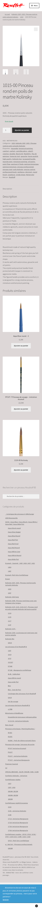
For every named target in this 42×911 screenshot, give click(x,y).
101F (9, 593)
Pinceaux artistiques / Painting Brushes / (20, 729)
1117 (9, 621)
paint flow (6, 164)
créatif (30, 151)
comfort (6, 151)
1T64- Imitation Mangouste (18, 830)
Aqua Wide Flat (13, 559)
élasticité (19, 154)
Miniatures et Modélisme (14, 713)
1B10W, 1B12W (13, 791)
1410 (9, 567)
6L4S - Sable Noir (14, 674)
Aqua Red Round (14, 548)
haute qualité (33, 156)
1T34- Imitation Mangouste (18, 826)
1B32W (10, 799)
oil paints (31, 162)
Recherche (21, 907)
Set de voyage (13, 701)
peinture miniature (9, 167)
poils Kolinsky (18, 169)
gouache (24, 156)
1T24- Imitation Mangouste (18, 823)
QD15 (10, 643)
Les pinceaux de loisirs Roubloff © (17, 705)
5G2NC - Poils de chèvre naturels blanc (22, 741)
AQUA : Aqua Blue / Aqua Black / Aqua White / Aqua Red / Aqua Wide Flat (21, 523)
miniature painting (20, 162)
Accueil (7, 14)
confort (12, 151)
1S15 (9, 807)
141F (9, 571)
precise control (29, 169)
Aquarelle (14, 148)
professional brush (10, 172)
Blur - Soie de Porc (14, 690)
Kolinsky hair (17, 159)
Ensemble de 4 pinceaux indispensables (22, 717)
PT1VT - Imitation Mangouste (19, 760)
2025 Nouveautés (11, 518)
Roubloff (12, 177)
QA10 (10, 698)
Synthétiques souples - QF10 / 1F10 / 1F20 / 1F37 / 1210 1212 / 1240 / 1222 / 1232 (20, 835)
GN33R (10, 848)
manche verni (7, 162)
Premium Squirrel (11, 764)
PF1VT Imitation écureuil (17, 748)
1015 (21, 17)
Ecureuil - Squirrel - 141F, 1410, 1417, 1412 (20, 563)
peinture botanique (31, 164)
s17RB (10, 709)
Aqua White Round (14, 555)
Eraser (7, 579)
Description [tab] (7, 189)
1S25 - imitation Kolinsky (17, 811)
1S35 (9, 815)
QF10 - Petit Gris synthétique (18, 841)
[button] (36, 29)
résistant (28, 172)
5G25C (10, 737)
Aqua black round (14, 528)
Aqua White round (14, 678)
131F (9, 651)
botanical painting (26, 148)
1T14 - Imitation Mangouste (18, 819)
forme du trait (15, 156)
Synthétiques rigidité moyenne (16, 803)
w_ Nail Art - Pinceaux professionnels (18, 844)
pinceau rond (7, 169)
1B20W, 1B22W (13, 795)
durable (12, 154)
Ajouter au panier (22, 130)
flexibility (27, 154)
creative (6, 154)
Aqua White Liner (14, 552)
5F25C (10, 733)
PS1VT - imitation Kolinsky (17, 756)
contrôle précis (21, 151)
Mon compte (7, 907)
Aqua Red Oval (13, 544)
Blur (9, 686)
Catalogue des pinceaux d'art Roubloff (22, 694)
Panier (32, 905)
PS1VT (10, 752)
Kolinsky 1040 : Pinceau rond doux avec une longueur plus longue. (21, 602)
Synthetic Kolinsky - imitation (16, 776)
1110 (9, 613)
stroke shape (20, 175)
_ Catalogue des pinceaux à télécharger (19, 514)
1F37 (9, 658)
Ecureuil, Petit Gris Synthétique (16, 575)
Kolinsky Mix (9, 639)
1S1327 (10, 662)
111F (9, 625)
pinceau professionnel (25, 167)
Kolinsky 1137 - (10, 629)
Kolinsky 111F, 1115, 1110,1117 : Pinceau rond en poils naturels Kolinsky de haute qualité (21, 608)
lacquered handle (29, 159)
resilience (20, 172)
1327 (9, 784)
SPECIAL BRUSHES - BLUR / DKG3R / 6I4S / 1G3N (21, 772)
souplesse (11, 175)
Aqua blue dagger (14, 532)
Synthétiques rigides (12, 780)
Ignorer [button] (6, 899)
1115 (9, 617)
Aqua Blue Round (14, 536)
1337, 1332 (11, 787)
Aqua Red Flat (13, 540)
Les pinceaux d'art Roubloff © (16, 647)
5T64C (10, 666)
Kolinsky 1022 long (12, 597)
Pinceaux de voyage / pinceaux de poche (19, 744)
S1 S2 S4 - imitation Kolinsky (18, 721)
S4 (6, 768)
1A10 (9, 655)
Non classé (9, 725)
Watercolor (30, 175)
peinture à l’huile (17, 164)
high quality (7, 159)
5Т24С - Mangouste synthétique (19, 670)
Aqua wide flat (13, 682)
